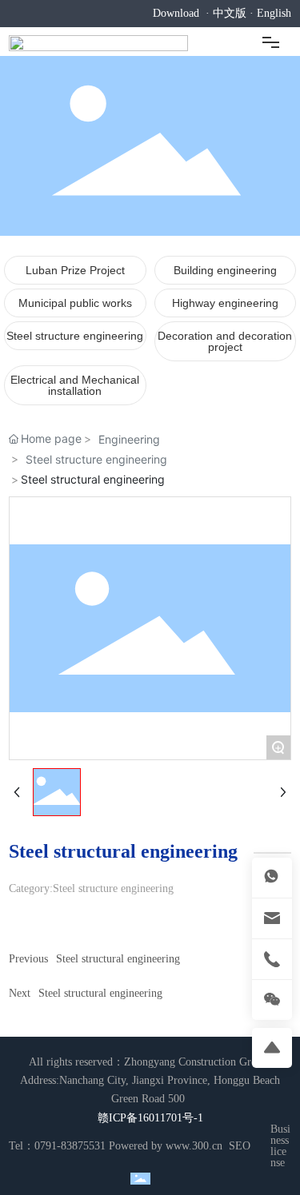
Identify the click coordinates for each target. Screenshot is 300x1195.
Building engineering (225, 270)
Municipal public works (75, 303)
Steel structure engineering (74, 335)
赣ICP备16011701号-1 (150, 1118)
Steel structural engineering (118, 959)
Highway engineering (225, 303)
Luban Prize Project (75, 270)
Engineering (129, 439)
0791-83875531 (70, 1146)
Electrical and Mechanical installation (74, 385)
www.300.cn (194, 1146)
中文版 (229, 13)
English (274, 13)
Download (176, 13)
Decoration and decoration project (225, 341)
